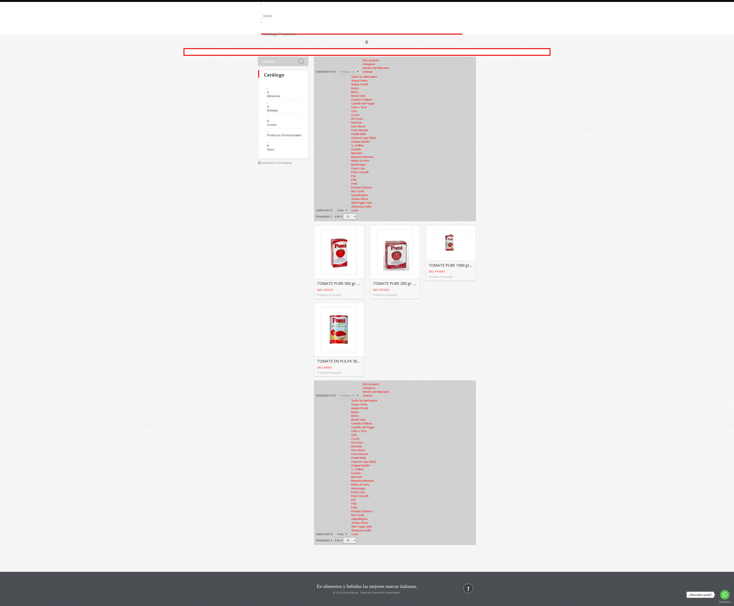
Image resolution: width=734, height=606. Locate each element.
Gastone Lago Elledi (363, 137)
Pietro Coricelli (360, 172)
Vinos (270, 149)
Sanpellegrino (359, 195)
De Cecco (357, 118)
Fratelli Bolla (358, 134)
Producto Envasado (329, 295)
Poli (353, 176)
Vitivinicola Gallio (361, 206)
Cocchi (355, 114)
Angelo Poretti (359, 84)
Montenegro (358, 164)
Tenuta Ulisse (359, 198)
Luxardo (356, 149)
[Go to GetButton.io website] (725, 602)
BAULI (355, 92)
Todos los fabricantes (364, 76)
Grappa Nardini (360, 141)
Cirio (354, 111)
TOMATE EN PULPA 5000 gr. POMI (347, 361)
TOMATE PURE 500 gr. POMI (342, 283)
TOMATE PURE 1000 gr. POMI (455, 265)
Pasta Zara (358, 168)
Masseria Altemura (362, 156)
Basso (355, 88)
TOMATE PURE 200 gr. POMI (398, 283)
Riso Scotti (357, 191)
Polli (353, 179)
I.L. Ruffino (357, 145)
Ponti (354, 183)
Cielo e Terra (359, 107)
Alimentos (273, 96)
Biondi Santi (358, 95)
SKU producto (371, 60)
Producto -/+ (347, 71)
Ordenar (368, 71)
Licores (272, 124)
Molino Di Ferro (360, 160)
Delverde (356, 122)
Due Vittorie (358, 126)
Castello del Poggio (363, 103)
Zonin (354, 210)
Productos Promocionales (284, 135)
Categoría (369, 64)
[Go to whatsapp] (725, 595)
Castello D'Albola (361, 99)
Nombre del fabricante (376, 67)
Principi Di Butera (361, 187)
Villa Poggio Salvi (361, 202)
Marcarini (356, 153)
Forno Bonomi (359, 130)
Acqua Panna (359, 80)
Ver (339, 245)
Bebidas (272, 110)
